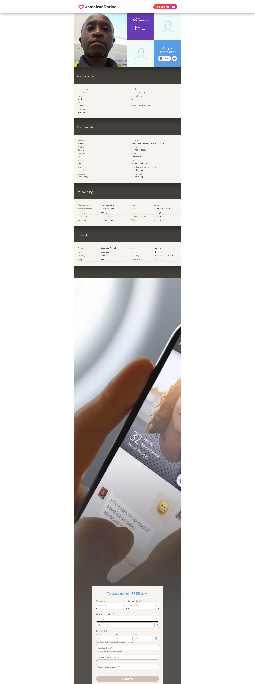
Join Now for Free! (165, 6)
